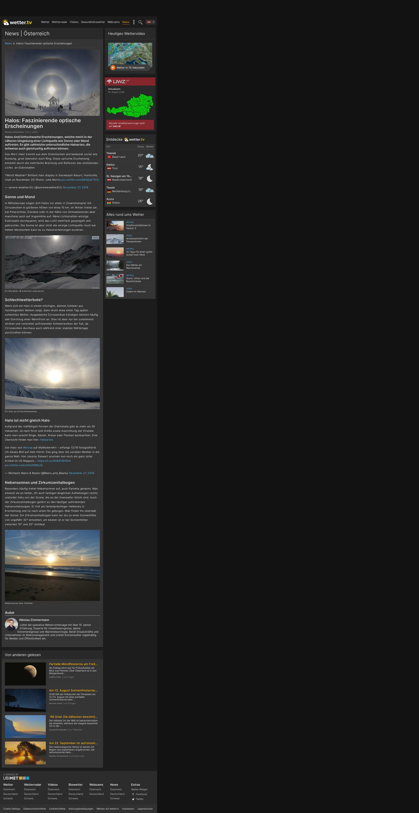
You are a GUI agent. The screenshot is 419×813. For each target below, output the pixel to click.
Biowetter (76, 784)
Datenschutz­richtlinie (34, 808)
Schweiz (8, 798)
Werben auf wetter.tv (108, 808)
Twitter (139, 798)
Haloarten (46, 439)
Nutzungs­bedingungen (81, 808)
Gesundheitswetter (93, 22)
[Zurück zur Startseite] (17, 22)
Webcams (114, 22)
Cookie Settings (11, 808)
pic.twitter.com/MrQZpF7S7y (80, 179)
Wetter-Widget (139, 789)
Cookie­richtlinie (57, 808)
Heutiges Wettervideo (126, 33)
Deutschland (10, 793)
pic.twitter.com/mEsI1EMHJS (24, 465)
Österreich (9, 789)
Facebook (141, 793)
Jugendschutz (145, 808)
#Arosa (28, 447)
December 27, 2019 (81, 473)
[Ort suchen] (140, 22)
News (125, 22)
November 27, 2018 (75, 187)
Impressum (128, 808)
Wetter (45, 22)
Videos (74, 22)
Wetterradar (59, 22)
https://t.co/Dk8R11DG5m (54, 460)
